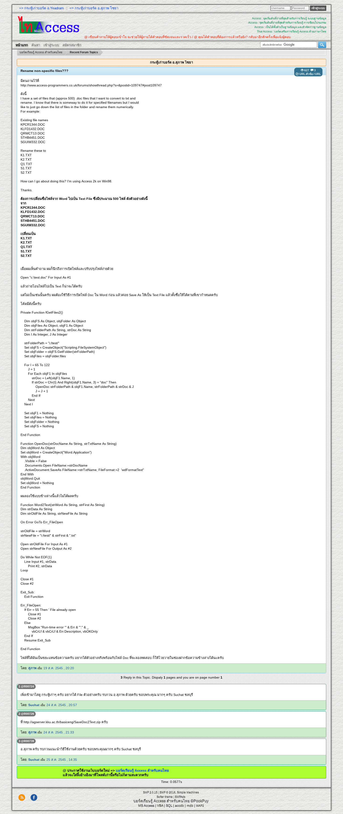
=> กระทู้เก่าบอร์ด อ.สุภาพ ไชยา (94, 8)
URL (318, 74)
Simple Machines (188, 792)
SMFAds (180, 796)
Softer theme (165, 796)
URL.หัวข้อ (306, 74)
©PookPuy (200, 801)
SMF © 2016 (167, 792)
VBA (160, 805)
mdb (190, 805)
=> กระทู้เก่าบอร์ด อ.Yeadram (41, 8)
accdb (179, 805)
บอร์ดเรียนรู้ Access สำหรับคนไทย (162, 770)
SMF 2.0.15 (150, 792)
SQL (169, 805)
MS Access (146, 805)
